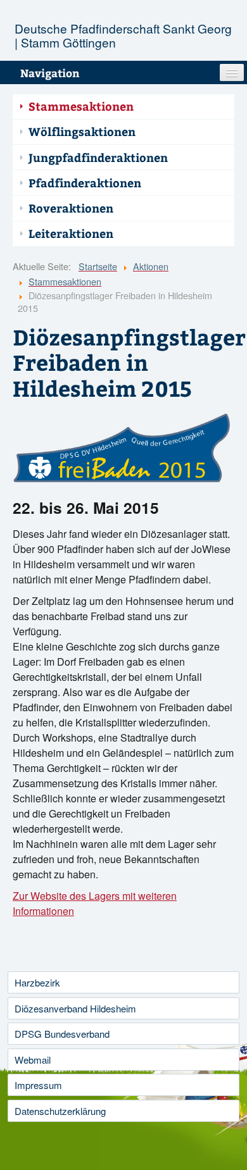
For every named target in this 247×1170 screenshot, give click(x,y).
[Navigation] (232, 72)
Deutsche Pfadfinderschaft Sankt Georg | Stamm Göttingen (123, 35)
